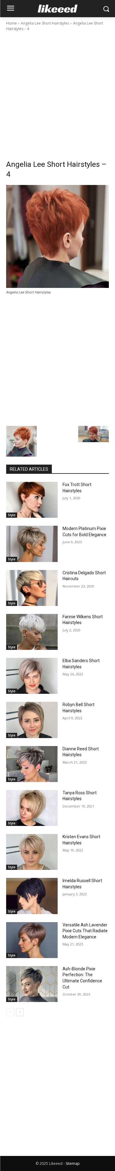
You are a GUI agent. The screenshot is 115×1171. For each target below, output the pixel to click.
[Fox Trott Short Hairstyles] (32, 500)
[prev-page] (10, 1012)
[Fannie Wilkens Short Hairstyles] (32, 632)
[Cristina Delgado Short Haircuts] (32, 588)
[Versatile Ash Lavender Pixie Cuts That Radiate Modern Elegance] (32, 940)
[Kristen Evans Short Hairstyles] (32, 852)
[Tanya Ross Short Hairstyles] (32, 808)
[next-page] (20, 1012)
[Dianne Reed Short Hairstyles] (32, 764)
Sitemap (73, 1163)
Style (11, 515)
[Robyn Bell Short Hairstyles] (32, 720)
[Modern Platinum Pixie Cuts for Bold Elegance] (32, 544)
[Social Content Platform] (57, 9)
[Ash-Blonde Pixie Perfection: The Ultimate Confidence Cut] (32, 984)
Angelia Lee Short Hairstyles (45, 23)
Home (11, 23)
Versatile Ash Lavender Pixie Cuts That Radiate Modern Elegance (85, 930)
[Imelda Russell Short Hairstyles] (32, 896)
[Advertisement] (57, 92)
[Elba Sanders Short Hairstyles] (32, 676)
